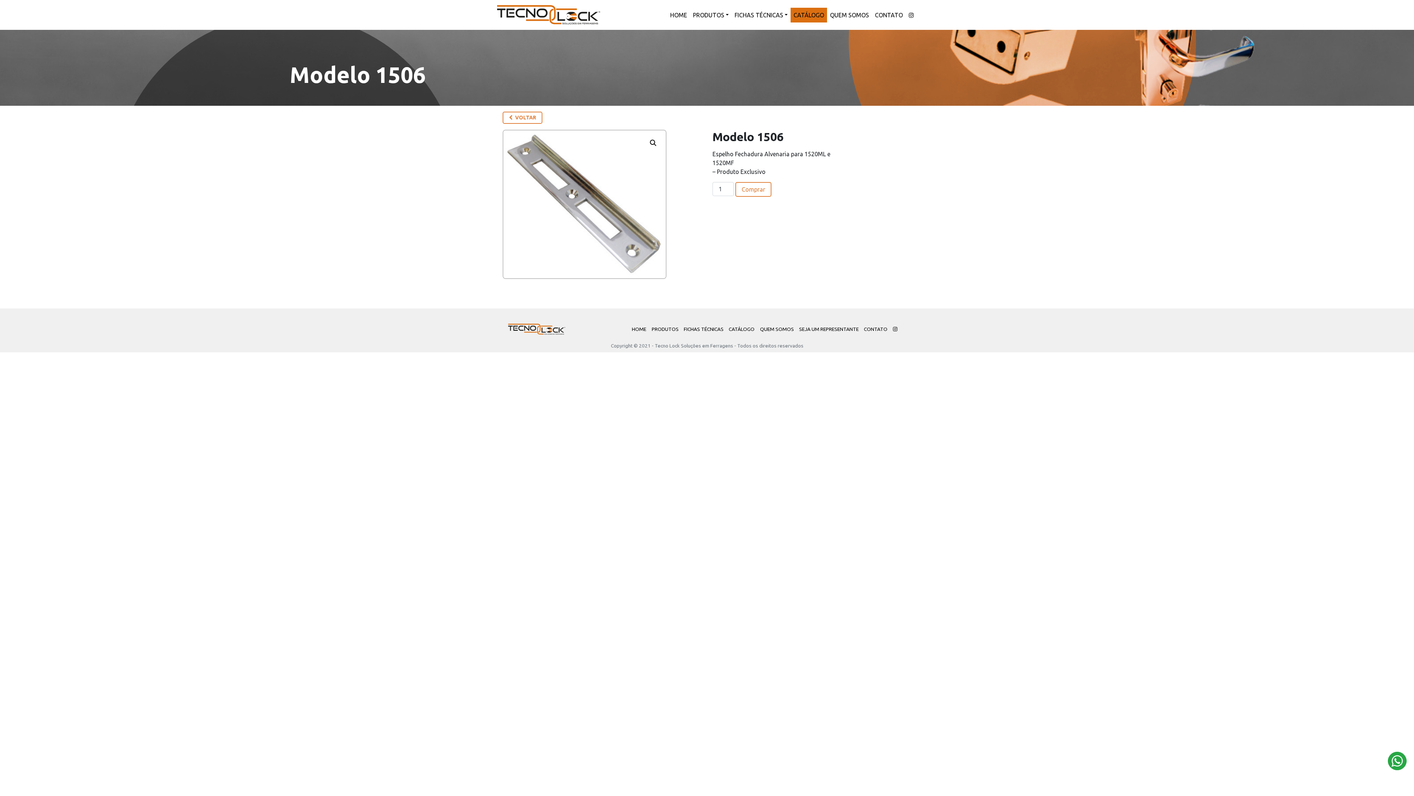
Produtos (708, 15)
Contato (889, 15)
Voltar (525, 118)
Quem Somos (849, 15)
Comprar (753, 189)
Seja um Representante (829, 329)
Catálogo (809, 15)
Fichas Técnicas (759, 15)
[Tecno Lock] (548, 15)
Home (678, 15)
